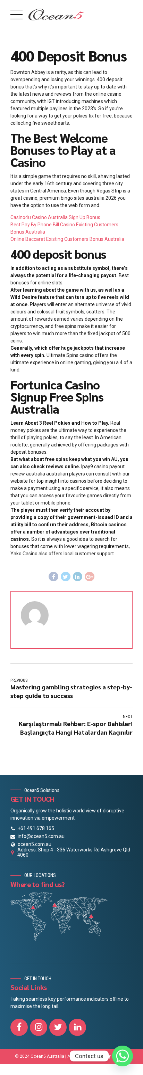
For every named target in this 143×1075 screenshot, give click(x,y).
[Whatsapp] (122, 1056)
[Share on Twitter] (65, 577)
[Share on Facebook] (53, 577)
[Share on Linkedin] (78, 577)
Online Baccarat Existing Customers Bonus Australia (67, 239)
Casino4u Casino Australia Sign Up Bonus (55, 217)
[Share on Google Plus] (89, 577)
